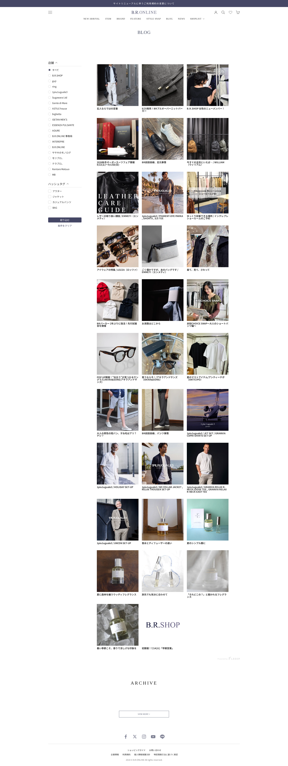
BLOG (169, 19)
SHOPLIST (196, 19)
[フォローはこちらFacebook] (125, 736)
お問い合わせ (155, 750)
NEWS (181, 19)
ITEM (108, 19)
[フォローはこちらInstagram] (144, 736)
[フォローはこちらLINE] (162, 736)
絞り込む (65, 220)
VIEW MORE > (144, 714)
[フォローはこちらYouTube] (153, 736)
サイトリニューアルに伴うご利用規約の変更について (143, 3)
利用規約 (126, 754)
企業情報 (115, 754)
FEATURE (135, 19)
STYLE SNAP (153, 19)
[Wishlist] (230, 12)
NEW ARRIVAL (92, 19)
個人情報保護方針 (142, 754)
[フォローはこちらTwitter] (134, 736)
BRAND (121, 19)
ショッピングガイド (137, 750)
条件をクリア (65, 225)
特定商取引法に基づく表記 (166, 754)
